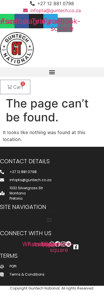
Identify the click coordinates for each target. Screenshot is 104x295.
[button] (52, 72)
